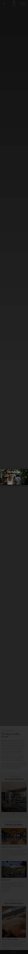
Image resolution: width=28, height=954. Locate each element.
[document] (14, 477)
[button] (26, 470)
